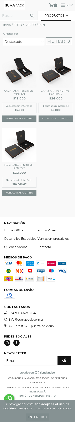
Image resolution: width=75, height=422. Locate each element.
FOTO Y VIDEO (25, 25)
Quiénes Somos (15, 247)
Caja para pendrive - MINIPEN (19, 92)
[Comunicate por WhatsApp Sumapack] (9, 398)
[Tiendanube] (37, 374)
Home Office (13, 230)
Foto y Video (47, 230)
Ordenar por (10, 33)
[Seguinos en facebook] (16, 343)
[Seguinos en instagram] (7, 343)
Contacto (44, 247)
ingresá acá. (37, 391)
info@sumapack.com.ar (26, 319)
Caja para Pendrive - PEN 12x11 (19, 166)
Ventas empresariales (53, 239)
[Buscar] (32, 15)
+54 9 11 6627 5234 (22, 313)
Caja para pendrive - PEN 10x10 (56, 92)
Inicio (7, 25)
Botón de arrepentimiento (37, 396)
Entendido (37, 416)
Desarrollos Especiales (20, 239)
